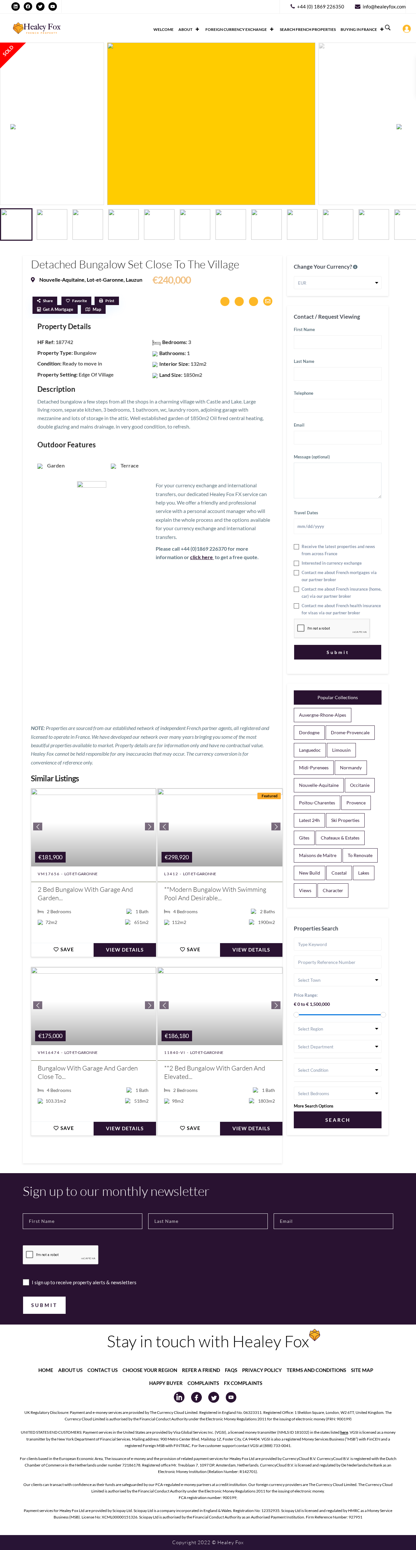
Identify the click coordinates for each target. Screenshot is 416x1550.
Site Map (362, 1370)
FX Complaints (243, 1383)
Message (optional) (312, 456)
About (185, 29)
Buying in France (359, 29)
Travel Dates (306, 512)
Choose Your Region (150, 1370)
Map (97, 309)
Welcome (163, 29)
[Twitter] (40, 6)
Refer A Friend (201, 1370)
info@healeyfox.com (384, 6)
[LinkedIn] (15, 6)
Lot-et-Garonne (105, 279)
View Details (125, 950)
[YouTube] (52, 6)
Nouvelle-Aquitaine (61, 279)
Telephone (303, 393)
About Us (70, 1370)
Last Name (304, 361)
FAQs (231, 1370)
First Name (304, 329)
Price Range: (306, 995)
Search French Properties (308, 29)
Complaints (203, 1383)
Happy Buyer (166, 1383)
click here (202, 557)
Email (299, 425)
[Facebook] (28, 6)
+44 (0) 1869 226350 (320, 6)
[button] (403, 127)
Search (337, 1120)
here (344, 1432)
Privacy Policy (262, 1370)
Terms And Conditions (316, 1370)
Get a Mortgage (58, 309)
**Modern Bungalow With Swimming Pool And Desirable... (215, 893)
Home (45, 1370)
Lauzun (134, 279)
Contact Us (102, 1370)
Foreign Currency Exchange (236, 29)
